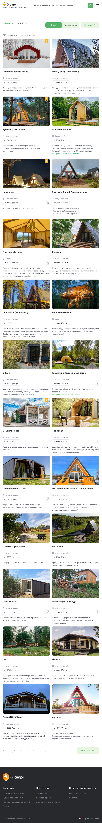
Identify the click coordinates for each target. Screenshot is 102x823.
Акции (6, 806)
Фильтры (88, 25)
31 (41, 750)
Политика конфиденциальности (16, 818)
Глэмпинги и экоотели (14, 793)
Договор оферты (44, 797)
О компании (42, 793)
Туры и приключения (13, 797)
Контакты (73, 797)
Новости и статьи (77, 793)
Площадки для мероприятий (16, 802)
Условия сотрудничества (48, 802)
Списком (8, 23)
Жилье (54, 25)
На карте (21, 23)
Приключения (70, 25)
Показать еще (88, 750)
